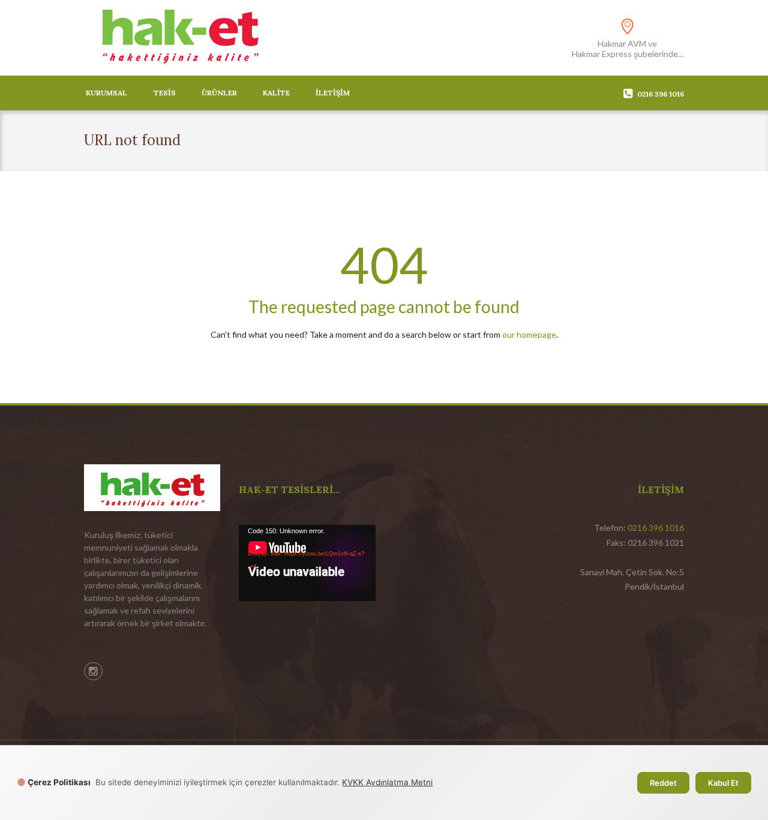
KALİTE (276, 92)
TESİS (165, 92)
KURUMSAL (106, 92)
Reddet (663, 783)
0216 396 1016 (660, 93)
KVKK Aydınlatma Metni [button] (387, 782)
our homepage (529, 334)
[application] (307, 563)
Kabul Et (723, 783)
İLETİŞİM (333, 92)
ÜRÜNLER (219, 92)
